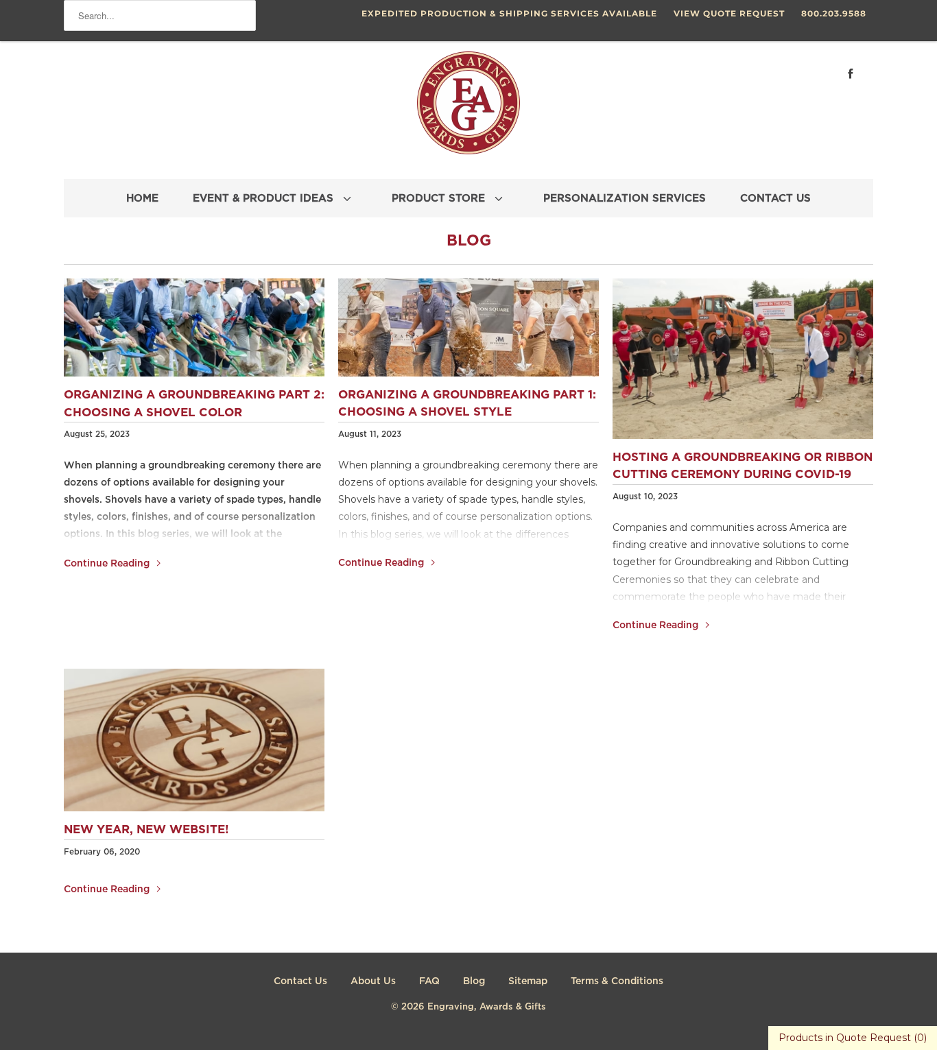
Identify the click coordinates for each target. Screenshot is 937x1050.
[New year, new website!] (194, 740)
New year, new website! (146, 830)
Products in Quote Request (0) (853, 1037)
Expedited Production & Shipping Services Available (509, 13)
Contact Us (300, 981)
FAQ (429, 981)
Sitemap (527, 981)
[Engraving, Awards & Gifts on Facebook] (850, 73)
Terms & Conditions (617, 981)
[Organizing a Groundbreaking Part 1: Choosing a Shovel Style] (468, 327)
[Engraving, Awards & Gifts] (468, 108)
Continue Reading (108, 564)
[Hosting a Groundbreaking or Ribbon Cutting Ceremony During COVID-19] (743, 358)
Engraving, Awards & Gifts (486, 1007)
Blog (469, 241)
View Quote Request (729, 13)
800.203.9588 (833, 13)
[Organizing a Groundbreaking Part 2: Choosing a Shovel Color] (194, 327)
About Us (373, 981)
